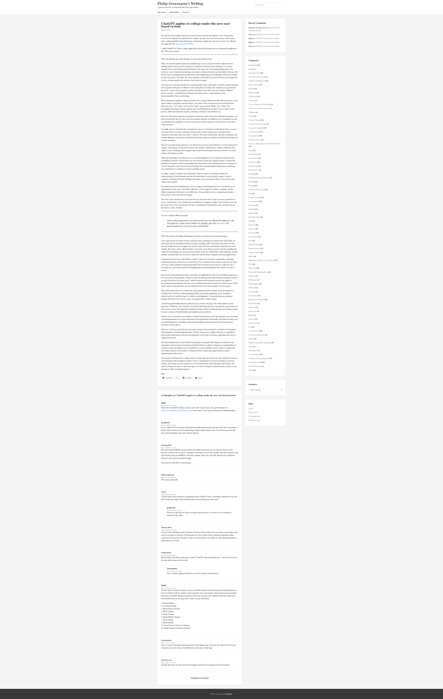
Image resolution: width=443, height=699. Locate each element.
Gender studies (254, 197)
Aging (250, 69)
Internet (251, 229)
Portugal (251, 292)
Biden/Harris (253, 85)
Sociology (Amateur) (256, 335)
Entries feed (252, 412)
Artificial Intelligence (256, 81)
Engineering (253, 166)
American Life (253, 73)
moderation (174, 12)
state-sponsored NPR (184, 44)
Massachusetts (253, 248)
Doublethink (253, 154)
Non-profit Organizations (257, 272)
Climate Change (254, 120)
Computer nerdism (255, 128)
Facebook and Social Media (258, 178)
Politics (251, 288)
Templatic (228, 694)
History (251, 213)
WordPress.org (254, 420)
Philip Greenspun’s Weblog (180, 3)
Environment (253, 170)
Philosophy (252, 280)
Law (250, 241)
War (250, 370)
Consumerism (253, 132)
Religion (251, 307)
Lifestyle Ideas (253, 245)
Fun (249, 193)
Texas (250, 347)
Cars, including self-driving (258, 104)
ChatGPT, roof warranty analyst (268, 34)
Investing (252, 233)
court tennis (220, 223)
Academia (252, 65)
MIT (250, 264)
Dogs (250, 150)
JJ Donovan (166, 660)
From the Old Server (256, 190)
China (250, 116)
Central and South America (258, 108)
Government (253, 201)
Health (251, 209)
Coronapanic (253, 136)
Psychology (252, 296)
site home (161, 12)
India (250, 221)
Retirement (252, 311)
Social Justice (253, 331)
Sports (250, 339)
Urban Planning (254, 366)
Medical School (254, 252)
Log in (250, 408)
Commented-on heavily (257, 124)
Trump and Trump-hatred (258, 358)
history (186, 12)
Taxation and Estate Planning (259, 343)
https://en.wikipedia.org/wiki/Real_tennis (176, 410)
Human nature (254, 217)
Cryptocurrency (254, 140)
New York (252, 268)
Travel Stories (253, 354)
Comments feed (254, 416)
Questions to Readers (256, 299)
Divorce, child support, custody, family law (264, 144)
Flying (250, 186)
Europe (251, 174)
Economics (252, 158)
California (252, 96)
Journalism (252, 237)
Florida (251, 182)
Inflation (251, 225)
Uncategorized (253, 362)
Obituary (251, 276)
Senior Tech (252, 323)
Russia (250, 315)
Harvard (251, 205)
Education (252, 162)
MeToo (251, 256)
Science (251, 319)
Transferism (253, 351)
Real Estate (252, 303)
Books (250, 89)
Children (251, 112)
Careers (251, 100)
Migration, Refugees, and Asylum (261, 260)
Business (251, 93)
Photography (253, 284)
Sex (249, 327)
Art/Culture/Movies (255, 77)
